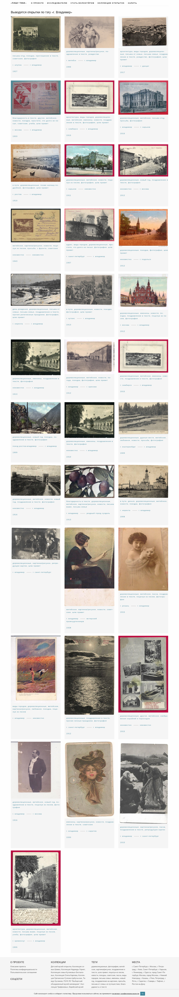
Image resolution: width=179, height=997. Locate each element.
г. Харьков (145, 127)
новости (17, 121)
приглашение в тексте (47, 56)
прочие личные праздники (79, 721)
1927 (15, 71)
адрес (69, 245)
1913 (68, 325)
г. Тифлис (159, 981)
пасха (155, 594)
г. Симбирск (72, 129)
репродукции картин (155, 830)
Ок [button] (143, 993)
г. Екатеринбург (128, 447)
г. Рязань (124, 606)
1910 (15, 201)
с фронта (42, 248)
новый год (145, 180)
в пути (16, 185)
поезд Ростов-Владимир (25, 446)
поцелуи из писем (146, 597)
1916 (122, 133)
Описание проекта (18, 966)
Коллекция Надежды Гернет (73, 969)
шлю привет (42, 123)
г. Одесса (147, 972)
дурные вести (147, 438)
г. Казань (144, 978)
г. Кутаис (70, 318)
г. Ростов (17, 194)
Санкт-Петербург (150, 969)
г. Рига (151, 978)
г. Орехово (92, 387)
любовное (125, 440)
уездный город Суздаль (98, 513)
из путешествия (113, 984)
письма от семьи (133, 54)
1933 (15, 136)
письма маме (29, 932)
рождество (94, 54)
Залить (132, 3)
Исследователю (57, 3)
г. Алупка (17, 65)
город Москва (152, 975)
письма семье (151, 54)
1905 (15, 947)
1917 (122, 72)
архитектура (126, 51)
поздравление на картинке (106, 981)
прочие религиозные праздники (29, 315)
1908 (122, 517)
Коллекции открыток (111, 3)
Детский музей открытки (61, 966)
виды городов (141, 51)
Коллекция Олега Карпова (66, 975)
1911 (68, 195)
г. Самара (150, 981)
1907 (68, 263)
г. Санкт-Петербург (75, 256)
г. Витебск (71, 61)
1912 (122, 195)
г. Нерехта (18, 324)
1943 (15, 261)
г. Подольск (145, 259)
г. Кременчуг (19, 941)
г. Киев (139, 969)
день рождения (20, 309)
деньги (131, 501)
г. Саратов (92, 831)
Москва (142, 975)
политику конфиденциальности (125, 993)
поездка (30, 56)
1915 (68, 135)
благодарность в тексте (24, 118)
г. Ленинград (137, 972)
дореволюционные (75, 51)
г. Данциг (144, 66)
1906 (68, 67)
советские (18, 59)
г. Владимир (36, 65)
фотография (30, 59)
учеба (32, 123)
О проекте (37, 3)
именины (88, 120)
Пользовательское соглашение (23, 972)
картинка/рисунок (95, 51)
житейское (51, 118)
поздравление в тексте (47, 312)
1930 (68, 837)
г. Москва (17, 130)
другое (41, 118)
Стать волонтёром (82, 3)
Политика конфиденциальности (23, 969)
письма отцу (19, 56)
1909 (15, 452)
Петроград (159, 978)
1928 (68, 628)
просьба (124, 121)
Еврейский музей (76, 987)
